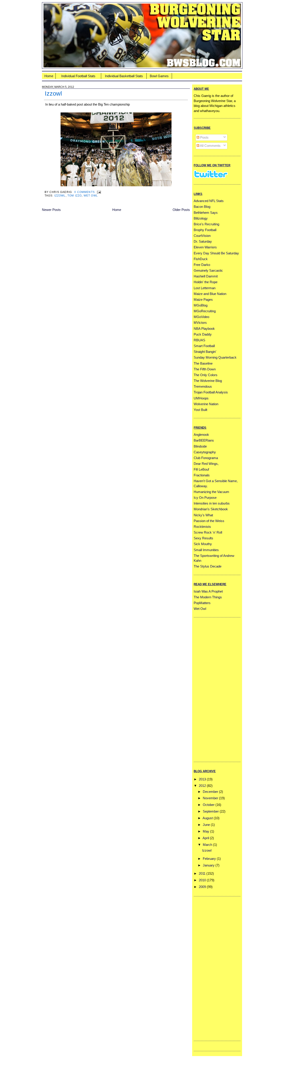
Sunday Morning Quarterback (215, 357)
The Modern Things (208, 597)
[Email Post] (98, 191)
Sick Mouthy (203, 544)
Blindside (200, 446)
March (207, 844)
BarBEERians (204, 440)
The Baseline (203, 363)
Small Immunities (206, 550)
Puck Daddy (203, 334)
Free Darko (202, 265)
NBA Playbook (204, 328)
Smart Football (204, 346)
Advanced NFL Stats (209, 201)
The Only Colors (205, 375)
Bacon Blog (202, 206)
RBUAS (199, 340)
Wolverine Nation (206, 404)
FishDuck (201, 259)
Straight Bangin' (205, 351)
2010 (202, 880)
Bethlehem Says (206, 212)
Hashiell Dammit (206, 276)
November (210, 798)
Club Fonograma (206, 458)
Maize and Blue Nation (210, 294)
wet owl (91, 195)
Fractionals (202, 475)
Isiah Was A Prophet (208, 591)
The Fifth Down (205, 369)
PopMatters (202, 603)
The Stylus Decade (207, 566)
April (206, 838)
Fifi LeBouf (201, 469)
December (210, 791)
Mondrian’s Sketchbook (211, 509)
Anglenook (201, 434)
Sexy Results (203, 538)
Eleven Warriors (205, 247)
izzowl (60, 195)
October (209, 805)
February (209, 858)
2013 (202, 779)
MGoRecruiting (205, 311)
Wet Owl (200, 609)
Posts (204, 137)
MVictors (200, 322)
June (206, 825)
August (208, 818)
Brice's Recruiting (206, 224)
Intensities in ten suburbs (212, 503)
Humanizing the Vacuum (211, 492)
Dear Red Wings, (206, 463)
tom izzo (74, 195)
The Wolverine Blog (208, 381)
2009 (202, 887)
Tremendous (203, 386)
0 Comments (84, 191)
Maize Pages (203, 299)
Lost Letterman (204, 288)
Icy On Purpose (205, 497)
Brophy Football (205, 230)
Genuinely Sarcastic (208, 270)
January (209, 865)
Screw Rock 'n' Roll (208, 532)
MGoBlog (200, 305)
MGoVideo (201, 317)
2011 (202, 873)
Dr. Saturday (203, 241)
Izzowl (53, 93)
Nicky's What (203, 515)
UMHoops (201, 398)
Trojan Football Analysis (211, 392)
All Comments (210, 145)
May (206, 831)
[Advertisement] (211, 688)
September (211, 811)
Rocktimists (202, 526)
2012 (202, 785)
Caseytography (205, 452)
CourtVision (202, 236)
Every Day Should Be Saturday (216, 253)
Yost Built (200, 410)
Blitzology (201, 218)
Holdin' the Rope (205, 282)
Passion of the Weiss (209, 521)
